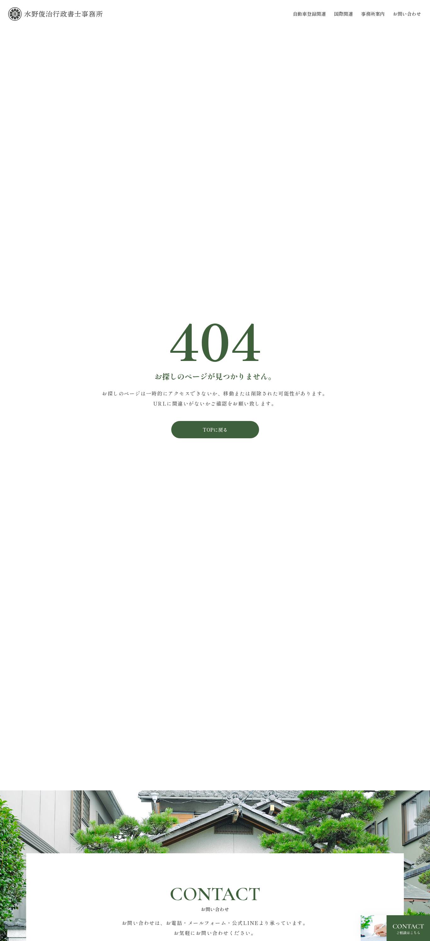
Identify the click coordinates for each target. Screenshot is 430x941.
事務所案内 (373, 13)
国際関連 (343, 13)
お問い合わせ (407, 13)
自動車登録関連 (309, 13)
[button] (215, 429)
